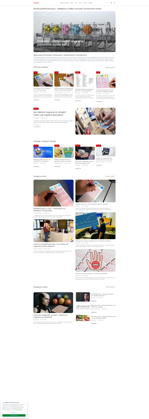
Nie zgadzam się (14, 412)
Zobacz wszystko (110, 67)
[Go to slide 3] (113, 49)
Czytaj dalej (36, 126)
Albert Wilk (93, 297)
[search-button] (111, 2)
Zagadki (90, 2)
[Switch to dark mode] (114, 3)
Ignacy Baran (36, 91)
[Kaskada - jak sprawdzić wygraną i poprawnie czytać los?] (74, 31)
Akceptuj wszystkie (14, 415)
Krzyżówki (85, 2)
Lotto (76, 2)
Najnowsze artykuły (64, 2)
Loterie (79, 2)
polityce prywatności (18, 409)
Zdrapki (71, 2)
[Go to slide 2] (112, 49)
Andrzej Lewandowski (41, 47)
